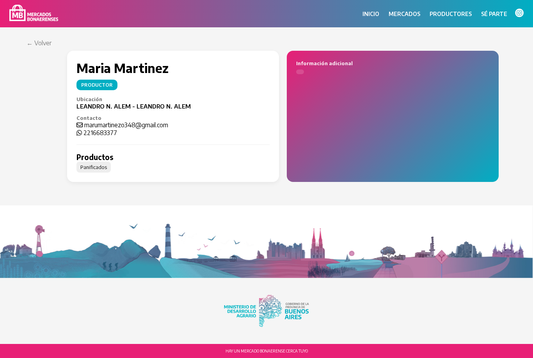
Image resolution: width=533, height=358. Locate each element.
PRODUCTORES (451, 14)
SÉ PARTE (494, 14)
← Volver (39, 43)
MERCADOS (404, 14)
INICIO (370, 14)
